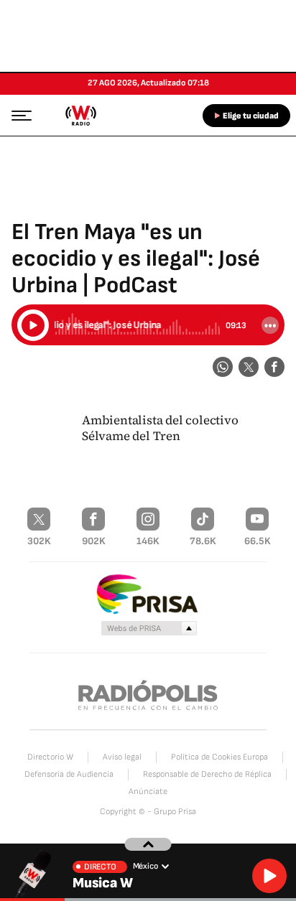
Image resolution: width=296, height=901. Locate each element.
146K (148, 541)
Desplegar (148, 844)
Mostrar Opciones (270, 325)
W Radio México (80, 116)
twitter (249, 367)
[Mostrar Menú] (17, 115)
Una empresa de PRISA (148, 593)
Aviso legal (122, 757)
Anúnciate (148, 791)
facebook (274, 367)
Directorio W (50, 757)
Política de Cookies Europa (219, 757)
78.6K (203, 541)
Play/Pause (33, 325)
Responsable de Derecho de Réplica (207, 774)
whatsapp (223, 367)
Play (269, 876)
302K (39, 541)
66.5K (257, 541)
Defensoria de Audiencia (69, 774)
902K (94, 541)
